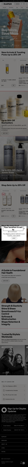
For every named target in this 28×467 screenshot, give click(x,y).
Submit (14, 238)
